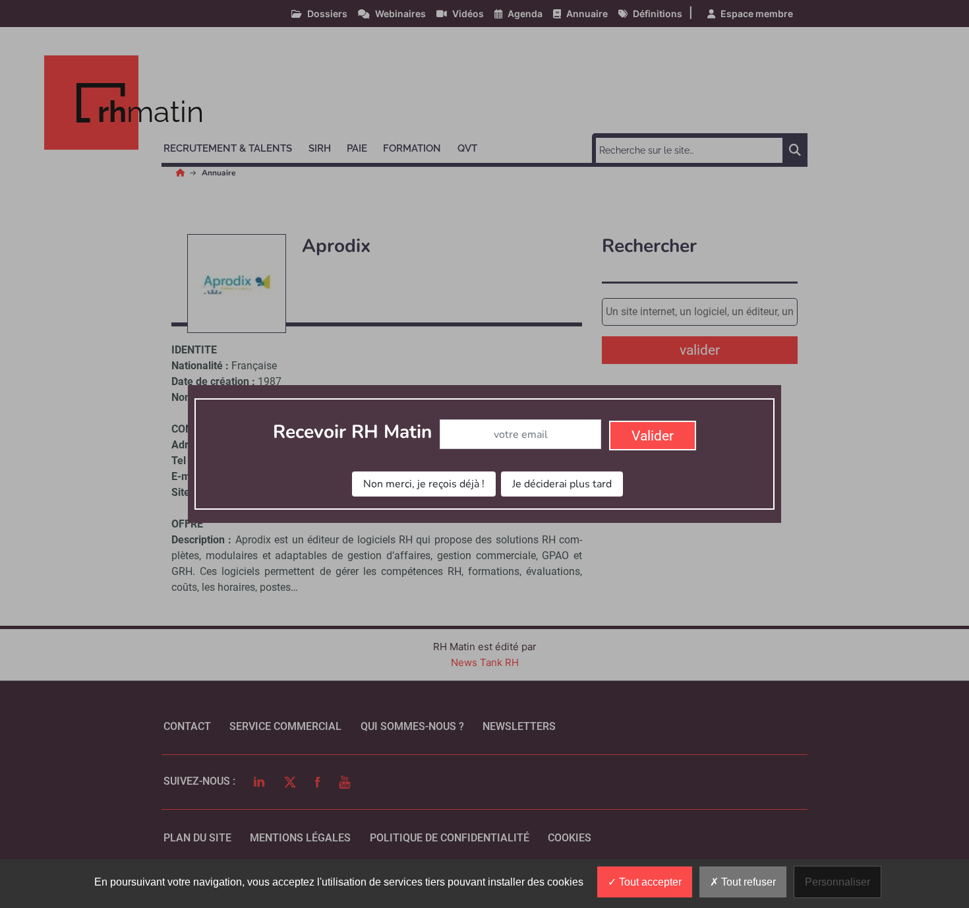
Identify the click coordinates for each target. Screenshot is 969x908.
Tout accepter (649, 882)
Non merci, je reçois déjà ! (423, 484)
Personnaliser (837, 882)
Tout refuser (747, 882)
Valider (652, 436)
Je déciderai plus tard (562, 484)
